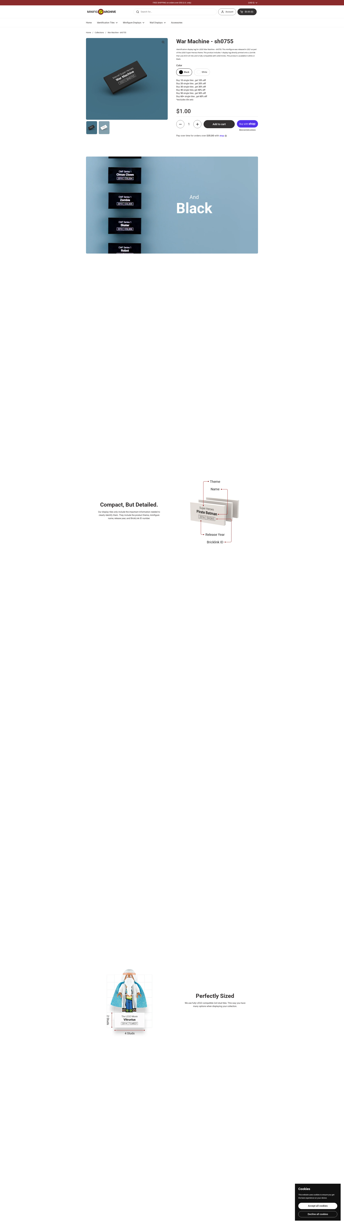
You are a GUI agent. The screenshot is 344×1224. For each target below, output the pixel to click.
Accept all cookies (318, 1205)
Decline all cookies (318, 1214)
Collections (99, 32)
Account (229, 11)
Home (88, 32)
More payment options (247, 130)
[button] (247, 11)
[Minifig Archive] (101, 11)
